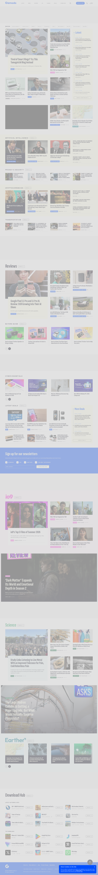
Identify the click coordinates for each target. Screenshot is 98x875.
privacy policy (79, 870)
